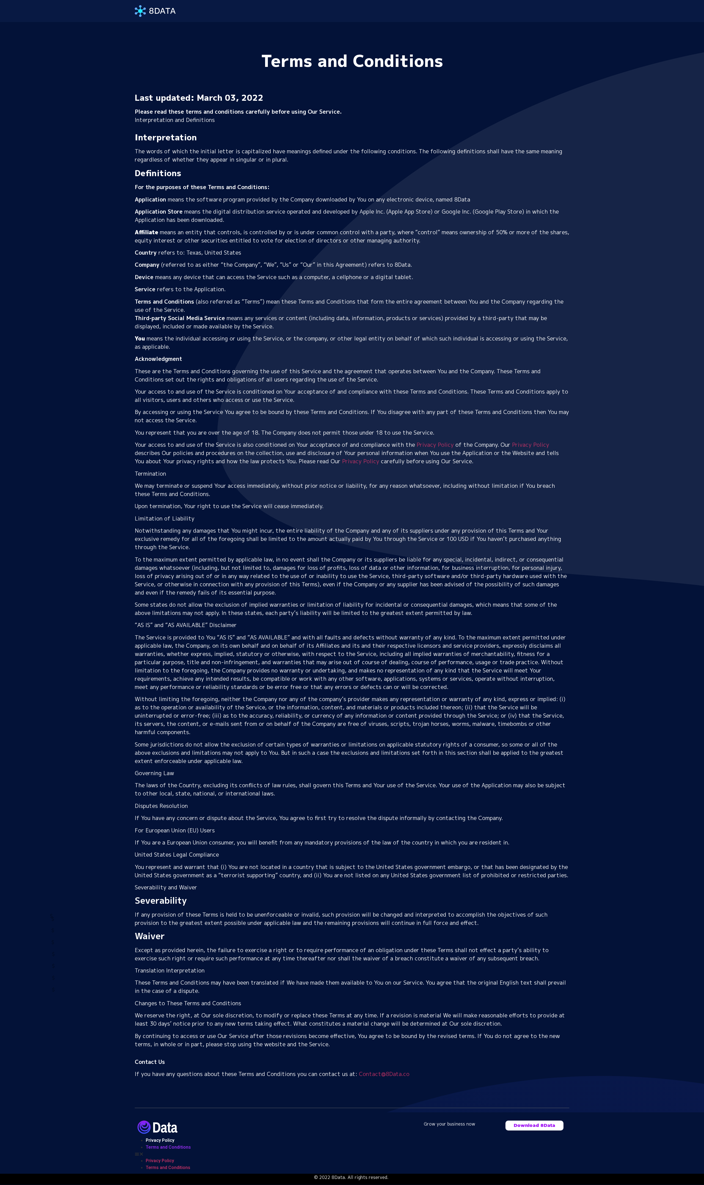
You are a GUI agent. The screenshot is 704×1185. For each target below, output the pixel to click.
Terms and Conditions (168, 1147)
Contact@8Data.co (384, 1074)
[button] (534, 1125)
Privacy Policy (435, 444)
